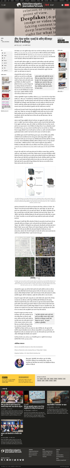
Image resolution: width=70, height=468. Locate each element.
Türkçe (38, 0)
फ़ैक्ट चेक (39, 380)
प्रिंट (4, 58)
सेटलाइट (50, 380)
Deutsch (55, 0)
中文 (67, 0)
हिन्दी (42, 0)
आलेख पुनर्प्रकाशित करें (24, 377)
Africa (51, 0)
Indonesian (62, 0)
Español (22, 0)
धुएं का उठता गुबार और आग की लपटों (25, 53)
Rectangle (67, 466)
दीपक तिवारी (28, 410)
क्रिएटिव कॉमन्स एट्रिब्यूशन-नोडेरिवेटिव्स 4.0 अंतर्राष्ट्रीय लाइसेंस (8, 381)
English (12, 0)
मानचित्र (47, 380)
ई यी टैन (4, 409)
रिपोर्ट (18, 98)
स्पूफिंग (55, 380)
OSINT (41, 378)
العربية (5, 0)
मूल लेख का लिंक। (29, 339)
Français (17, 0)
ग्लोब (48, 378)
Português (27, 0)
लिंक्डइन (5, 60)
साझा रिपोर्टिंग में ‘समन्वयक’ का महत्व (56, 405)
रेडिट (5, 68)
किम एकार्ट (19, 45)
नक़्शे (64, 378)
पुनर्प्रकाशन (5, 70)
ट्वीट (5, 53)
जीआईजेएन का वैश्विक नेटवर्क (47, 453)
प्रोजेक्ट (57, 458)
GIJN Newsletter (60, 456)
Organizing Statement (33, 451)
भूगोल (43, 380)
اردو (1, 0)
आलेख (2, 38)
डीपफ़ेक (55, 378)
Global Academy (59, 454)
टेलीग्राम (5, 65)
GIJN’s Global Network (47, 451)
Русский (46, 0)
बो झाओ (39, 97)
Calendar (44, 456)
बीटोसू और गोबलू (24, 128)
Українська (33, 0)
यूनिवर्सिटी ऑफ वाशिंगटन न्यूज (25, 337)
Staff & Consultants (33, 453)
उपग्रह (45, 378)
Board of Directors (33, 454)
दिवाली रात (60, 378)
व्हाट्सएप (5, 63)
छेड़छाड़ (51, 378)
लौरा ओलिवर (51, 407)
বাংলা (8, 0)
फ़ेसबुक (5, 55)
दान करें (66, 5)
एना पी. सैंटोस (5, 437)
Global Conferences (47, 454)
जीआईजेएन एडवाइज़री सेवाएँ (61, 460)
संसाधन (57, 453)
